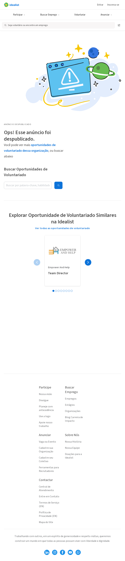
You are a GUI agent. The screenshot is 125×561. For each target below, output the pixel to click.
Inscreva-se (113, 5)
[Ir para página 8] (72, 291)
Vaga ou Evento (47, 442)
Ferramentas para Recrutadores (49, 469)
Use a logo (44, 416)
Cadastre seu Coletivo (46, 459)
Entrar (100, 5)
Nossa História (73, 442)
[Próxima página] (88, 262)
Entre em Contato (49, 496)
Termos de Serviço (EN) (49, 504)
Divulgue (44, 400)
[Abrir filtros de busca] (119, 25)
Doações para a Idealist (73, 455)
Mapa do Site (46, 522)
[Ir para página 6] (66, 291)
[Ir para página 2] (56, 291)
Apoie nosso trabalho (45, 424)
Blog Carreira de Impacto (74, 419)
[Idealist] (11, 4)
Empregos (70, 399)
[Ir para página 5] (64, 291)
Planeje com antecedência (46, 408)
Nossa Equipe (72, 448)
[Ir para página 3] (59, 291)
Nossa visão (45, 394)
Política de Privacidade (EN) (48, 514)
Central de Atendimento (46, 488)
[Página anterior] (37, 262)
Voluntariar (79, 14)
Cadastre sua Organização (46, 449)
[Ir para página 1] (53, 291)
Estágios (70, 405)
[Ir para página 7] (69, 291)
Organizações (72, 411)
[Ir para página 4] (61, 291)
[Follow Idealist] (46, 552)
